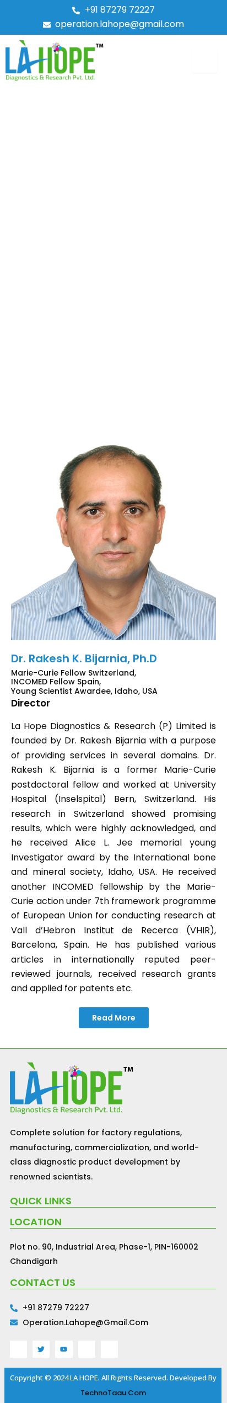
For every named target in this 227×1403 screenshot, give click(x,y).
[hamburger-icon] (204, 61)
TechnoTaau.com (113, 1393)
